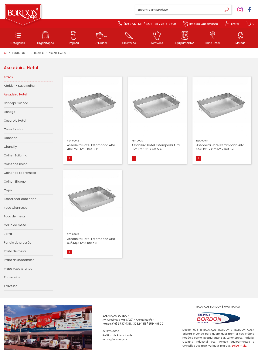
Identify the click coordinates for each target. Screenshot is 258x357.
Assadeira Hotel (59, 53)
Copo (8, 190)
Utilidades (37, 53)
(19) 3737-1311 (121, 324)
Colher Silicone (15, 181)
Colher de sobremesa (20, 173)
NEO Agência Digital (115, 339)
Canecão (10, 138)
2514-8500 (155, 324)
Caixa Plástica (14, 129)
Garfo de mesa (15, 225)
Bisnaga (9, 112)
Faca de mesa (14, 216)
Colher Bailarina (15, 155)
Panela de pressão (17, 242)
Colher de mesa (15, 164)
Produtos (18, 53)
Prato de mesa (15, 251)
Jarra (8, 234)
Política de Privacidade (117, 335)
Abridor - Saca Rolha (19, 86)
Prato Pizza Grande (18, 268)
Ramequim (12, 277)
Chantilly (10, 147)
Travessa (10, 286)
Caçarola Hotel (15, 120)
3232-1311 (139, 324)
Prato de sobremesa (19, 260)
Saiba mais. (239, 346)
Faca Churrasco (16, 207)
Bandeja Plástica (16, 103)
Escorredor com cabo (20, 199)
